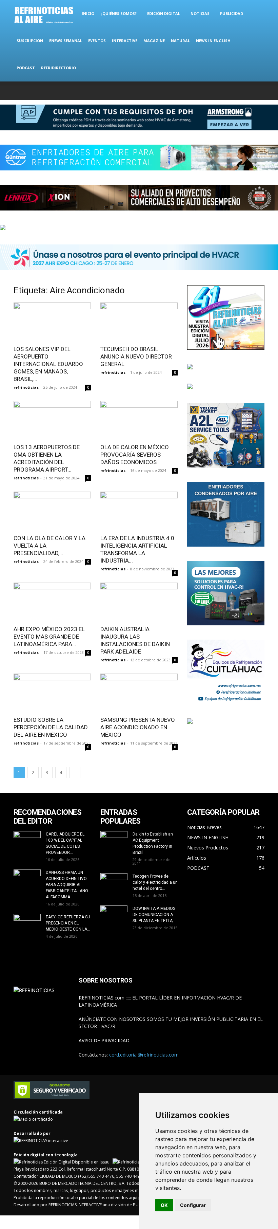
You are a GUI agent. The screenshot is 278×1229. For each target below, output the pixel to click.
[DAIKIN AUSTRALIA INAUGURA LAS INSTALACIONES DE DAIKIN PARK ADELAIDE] (139, 602)
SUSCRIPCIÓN (30, 40)
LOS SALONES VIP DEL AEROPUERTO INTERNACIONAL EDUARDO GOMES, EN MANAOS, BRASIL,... (48, 364)
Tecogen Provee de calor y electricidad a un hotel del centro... (155, 882)
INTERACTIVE (124, 40)
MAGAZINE (154, 40)
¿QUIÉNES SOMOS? (118, 13)
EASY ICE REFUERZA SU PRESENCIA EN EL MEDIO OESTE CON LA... (68, 923)
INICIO (88, 13)
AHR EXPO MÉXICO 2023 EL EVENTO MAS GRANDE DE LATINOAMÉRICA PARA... (49, 636)
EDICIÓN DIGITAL (163, 13)
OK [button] (164, 1205)
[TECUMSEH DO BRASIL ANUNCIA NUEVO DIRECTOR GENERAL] (139, 321)
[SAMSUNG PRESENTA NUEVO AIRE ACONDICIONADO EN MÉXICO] (139, 693)
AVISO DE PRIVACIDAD (104, 1040)
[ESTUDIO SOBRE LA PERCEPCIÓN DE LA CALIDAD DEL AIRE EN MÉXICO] (52, 693)
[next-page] (74, 772)
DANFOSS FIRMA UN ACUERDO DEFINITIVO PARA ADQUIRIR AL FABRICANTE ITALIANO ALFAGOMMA (67, 884)
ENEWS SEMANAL (65, 40)
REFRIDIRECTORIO (58, 67)
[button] (256, 14)
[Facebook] (215, 90)
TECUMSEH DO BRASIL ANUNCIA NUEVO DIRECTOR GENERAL (136, 356)
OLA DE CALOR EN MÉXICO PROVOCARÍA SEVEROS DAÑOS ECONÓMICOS (134, 454)
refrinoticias (26, 387)
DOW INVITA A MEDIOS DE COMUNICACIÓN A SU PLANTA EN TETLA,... (155, 914)
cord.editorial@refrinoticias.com (144, 1054)
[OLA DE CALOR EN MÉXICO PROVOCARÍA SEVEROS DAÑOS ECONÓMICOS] (139, 420)
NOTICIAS (200, 13)
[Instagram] (226, 90)
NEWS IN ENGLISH (213, 40)
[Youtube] (259, 90)
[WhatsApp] (248, 90)
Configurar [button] (193, 1205)
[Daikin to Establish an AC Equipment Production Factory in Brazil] (113, 840)
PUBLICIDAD (231, 13)
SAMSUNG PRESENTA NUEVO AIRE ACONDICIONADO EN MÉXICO (137, 727)
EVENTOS (97, 40)
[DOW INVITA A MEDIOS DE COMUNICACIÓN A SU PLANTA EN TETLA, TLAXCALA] (113, 913)
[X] (237, 90)
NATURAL (180, 40)
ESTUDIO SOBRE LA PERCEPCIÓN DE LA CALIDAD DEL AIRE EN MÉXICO (51, 727)
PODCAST (26, 67)
